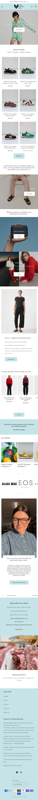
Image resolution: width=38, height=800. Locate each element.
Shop (19, 236)
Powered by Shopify (23, 796)
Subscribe (6, 696)
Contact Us (6, 712)
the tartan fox (17, 796)
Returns (5, 700)
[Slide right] (23, 410)
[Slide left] (15, 410)
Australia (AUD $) (18, 784)
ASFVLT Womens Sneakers (24, 465)
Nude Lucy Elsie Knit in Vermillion (9, 398)
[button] (2, 7)
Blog (23, 430)
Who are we (6, 708)
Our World (6, 704)
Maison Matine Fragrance (6, 465)
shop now (19, 156)
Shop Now (19, 29)
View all (19, 414)
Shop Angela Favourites (19, 582)
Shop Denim (11, 359)
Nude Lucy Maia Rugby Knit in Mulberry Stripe (26, 399)
